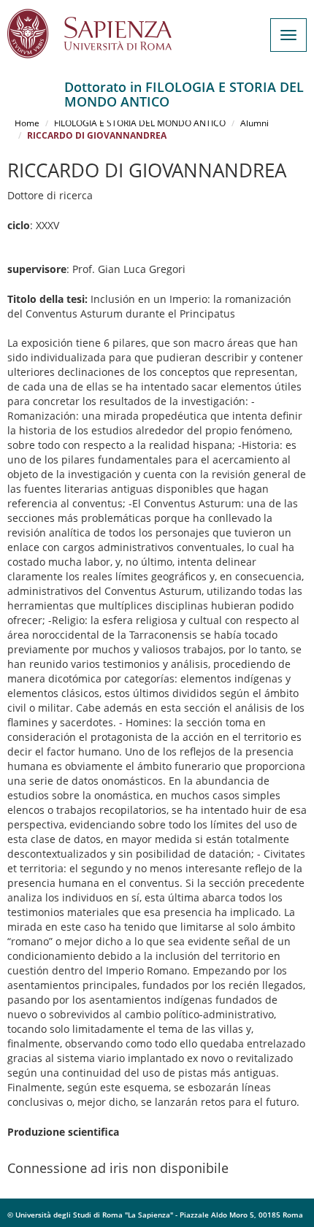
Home (27, 123)
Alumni (254, 123)
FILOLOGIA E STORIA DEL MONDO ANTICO (140, 123)
